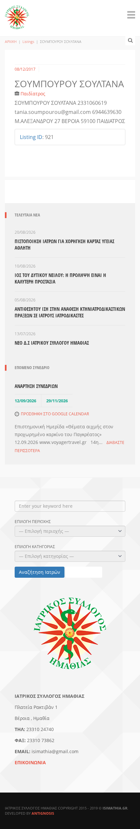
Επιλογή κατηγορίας (35, 547)
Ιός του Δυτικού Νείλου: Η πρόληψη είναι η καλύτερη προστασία (60, 278)
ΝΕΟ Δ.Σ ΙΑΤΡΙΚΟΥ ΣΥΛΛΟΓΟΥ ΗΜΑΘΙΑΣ (52, 342)
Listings (28, 41)
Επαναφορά (84, 572)
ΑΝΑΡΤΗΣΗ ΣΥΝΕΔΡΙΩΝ (36, 386)
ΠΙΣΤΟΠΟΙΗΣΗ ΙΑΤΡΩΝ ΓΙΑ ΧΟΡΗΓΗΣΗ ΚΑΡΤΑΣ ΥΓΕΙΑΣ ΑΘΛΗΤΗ (64, 244)
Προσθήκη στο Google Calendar (55, 414)
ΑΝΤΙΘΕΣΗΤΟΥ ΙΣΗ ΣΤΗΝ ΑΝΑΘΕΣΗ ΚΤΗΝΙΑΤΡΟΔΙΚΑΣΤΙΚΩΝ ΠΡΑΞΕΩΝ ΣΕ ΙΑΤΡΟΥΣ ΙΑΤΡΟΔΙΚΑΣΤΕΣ (70, 312)
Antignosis (43, 813)
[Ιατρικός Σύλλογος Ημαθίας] (17, 13)
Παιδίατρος (33, 93)
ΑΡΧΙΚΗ (11, 41)
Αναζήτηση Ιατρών (39, 572)
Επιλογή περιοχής (33, 522)
